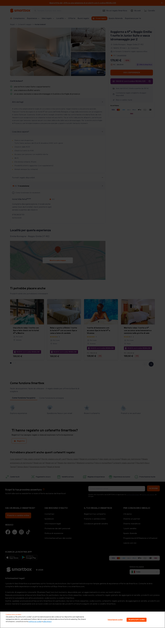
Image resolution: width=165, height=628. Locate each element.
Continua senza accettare (13, 614)
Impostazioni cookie (115, 620)
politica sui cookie (35, 622)
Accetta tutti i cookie (136, 620)
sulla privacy (47, 622)
